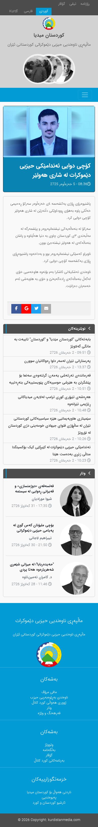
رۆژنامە (85, 4)
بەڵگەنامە (49, 750)
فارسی (28, 11)
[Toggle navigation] (85, 95)
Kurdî (13, 11)
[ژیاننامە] (38, 69)
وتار (49, 708)
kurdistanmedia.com (64, 820)
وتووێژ (49, 745)
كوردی (43, 11)
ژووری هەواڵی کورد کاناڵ (49, 703)
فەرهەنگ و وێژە (49, 713)
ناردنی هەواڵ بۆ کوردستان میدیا (49, 792)
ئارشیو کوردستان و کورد (49, 803)
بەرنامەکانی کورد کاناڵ (49, 761)
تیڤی (72, 4)
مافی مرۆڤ (49, 692)
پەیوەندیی (49, 797)
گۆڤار (61, 4)
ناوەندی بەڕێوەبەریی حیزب (49, 697)
